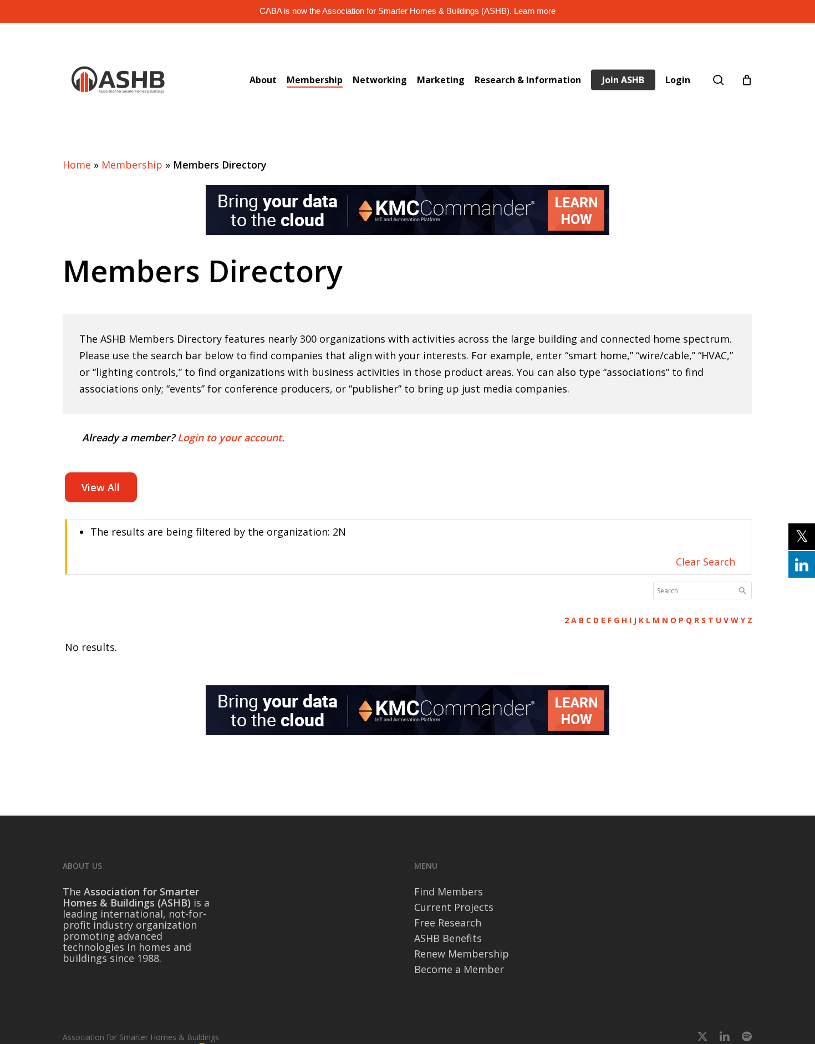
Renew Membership (461, 953)
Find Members (448, 891)
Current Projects (453, 907)
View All (100, 487)
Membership (131, 164)
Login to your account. (230, 437)
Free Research (447, 922)
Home (77, 164)
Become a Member (459, 969)
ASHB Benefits (448, 938)
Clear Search (705, 561)
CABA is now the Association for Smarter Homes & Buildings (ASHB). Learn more (407, 11)
